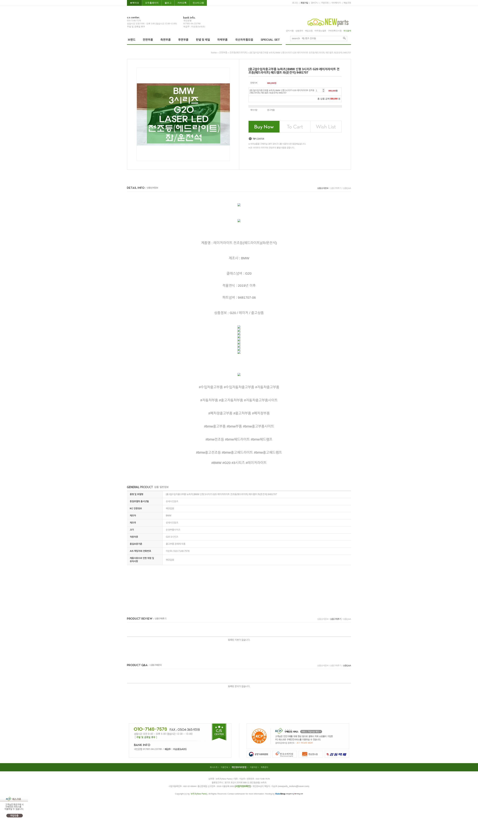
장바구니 (314, 3)
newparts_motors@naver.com (293, 786)
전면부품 (223, 52)
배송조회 (347, 3)
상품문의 (299, 30)
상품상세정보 (322, 188)
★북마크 (134, 2)
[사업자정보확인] (243, 786)
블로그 (168, 2)
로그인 (295, 3)
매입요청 (309, 30)
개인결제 (347, 30)
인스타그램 (198, 2)
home (214, 52)
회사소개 (213, 767)
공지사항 (290, 30)
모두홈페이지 (152, 2)
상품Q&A (347, 188)
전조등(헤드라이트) (238, 52)
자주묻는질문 (320, 30)
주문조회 (325, 3)
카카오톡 (182, 2)
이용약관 (253, 767)
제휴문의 (264, 767)
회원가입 (304, 3)
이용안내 (224, 767)
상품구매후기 (335, 188)
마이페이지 (336, 3)
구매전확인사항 (335, 30)
